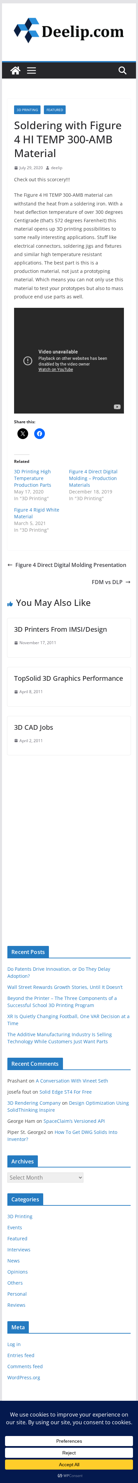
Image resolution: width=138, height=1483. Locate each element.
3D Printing (27, 109)
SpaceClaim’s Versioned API (74, 1121)
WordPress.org (23, 1377)
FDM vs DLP (107, 582)
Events (14, 1227)
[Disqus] (69, 839)
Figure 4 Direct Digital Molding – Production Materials (93, 478)
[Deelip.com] (15, 70)
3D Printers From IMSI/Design (60, 629)
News (13, 1260)
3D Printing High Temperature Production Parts (32, 478)
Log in (14, 1344)
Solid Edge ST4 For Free (66, 1092)
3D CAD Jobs (33, 727)
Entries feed (20, 1355)
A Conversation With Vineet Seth (72, 1081)
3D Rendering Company (34, 1103)
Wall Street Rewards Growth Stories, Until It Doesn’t (65, 987)
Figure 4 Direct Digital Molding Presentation (70, 565)
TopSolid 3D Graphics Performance (68, 678)
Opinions (17, 1272)
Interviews (18, 1249)
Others (15, 1283)
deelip (56, 168)
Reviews (16, 1305)
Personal (17, 1294)
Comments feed (25, 1366)
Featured (55, 109)
